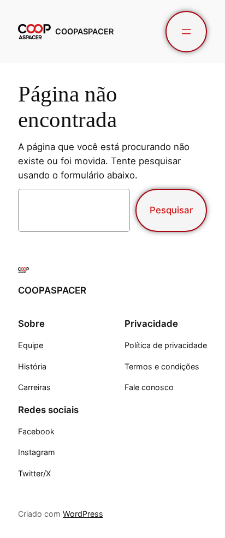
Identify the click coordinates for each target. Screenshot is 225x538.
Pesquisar (171, 210)
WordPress (83, 513)
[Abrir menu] (186, 31)
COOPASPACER (84, 31)
